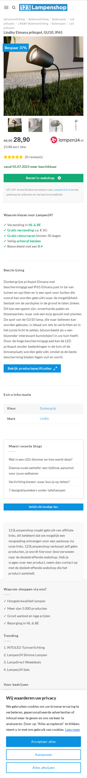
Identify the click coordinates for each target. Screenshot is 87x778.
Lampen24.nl (61, 189)
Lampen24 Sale (18, 669)
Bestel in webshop (40, 178)
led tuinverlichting (14, 19)
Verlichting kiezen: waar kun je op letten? (39, 482)
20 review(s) (34, 157)
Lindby (44, 418)
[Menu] (6, 7)
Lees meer (72, 729)
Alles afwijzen (43, 767)
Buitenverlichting (39, 19)
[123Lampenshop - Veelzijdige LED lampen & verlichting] (43, 7)
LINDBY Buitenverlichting (33, 23)
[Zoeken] (13, 7)
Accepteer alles (43, 741)
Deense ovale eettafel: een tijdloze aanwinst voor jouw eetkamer (41, 470)
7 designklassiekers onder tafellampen (37, 490)
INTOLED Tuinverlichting (26, 647)
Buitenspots (59, 19)
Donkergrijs (48, 408)
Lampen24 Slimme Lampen (27, 655)
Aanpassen (43, 754)
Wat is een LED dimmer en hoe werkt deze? (40, 459)
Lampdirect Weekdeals (24, 662)
